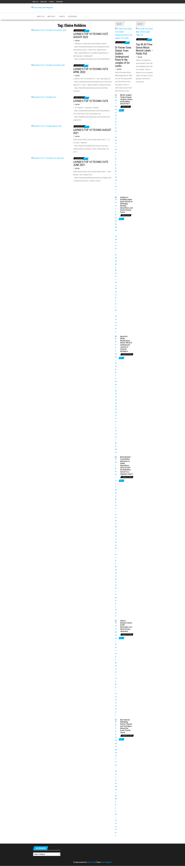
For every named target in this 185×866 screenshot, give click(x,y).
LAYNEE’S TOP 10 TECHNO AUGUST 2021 (92, 131)
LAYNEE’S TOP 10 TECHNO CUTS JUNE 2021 (90, 163)
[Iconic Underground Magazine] (32, 16)
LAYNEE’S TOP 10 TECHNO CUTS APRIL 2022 (90, 70)
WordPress (91, 862)
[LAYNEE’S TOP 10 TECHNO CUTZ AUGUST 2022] (48, 30)
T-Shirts (51, 1)
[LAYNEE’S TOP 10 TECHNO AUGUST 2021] (46, 126)
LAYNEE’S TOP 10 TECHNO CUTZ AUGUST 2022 (90, 35)
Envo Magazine (107, 862)
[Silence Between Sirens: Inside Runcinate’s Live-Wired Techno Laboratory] (116, 668)
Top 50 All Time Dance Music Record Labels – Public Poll (144, 49)
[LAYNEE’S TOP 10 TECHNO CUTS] (43, 97)
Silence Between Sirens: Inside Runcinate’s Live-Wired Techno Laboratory (126, 626)
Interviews (59, 1)
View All (118, 24)
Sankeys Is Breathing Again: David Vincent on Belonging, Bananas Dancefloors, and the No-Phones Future (126, 204)
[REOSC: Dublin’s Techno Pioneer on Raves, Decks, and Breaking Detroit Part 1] (116, 144)
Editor (77, 41)
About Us (35, 1)
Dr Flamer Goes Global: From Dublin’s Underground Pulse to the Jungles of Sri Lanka (123, 56)
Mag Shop (44, 1)
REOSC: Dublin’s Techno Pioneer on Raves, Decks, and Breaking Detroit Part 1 (126, 99)
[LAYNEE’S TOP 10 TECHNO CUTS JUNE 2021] (47, 158)
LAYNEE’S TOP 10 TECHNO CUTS (90, 101)
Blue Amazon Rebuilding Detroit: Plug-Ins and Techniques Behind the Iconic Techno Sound (126, 726)
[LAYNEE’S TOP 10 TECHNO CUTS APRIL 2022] (48, 65)
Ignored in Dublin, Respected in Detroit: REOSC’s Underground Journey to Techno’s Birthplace (126, 343)
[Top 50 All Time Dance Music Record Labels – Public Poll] (145, 32)
